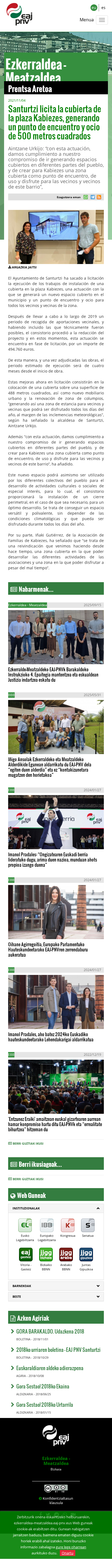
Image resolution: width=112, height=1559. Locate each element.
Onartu (67, 1553)
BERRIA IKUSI (25, 654)
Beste (17, 1296)
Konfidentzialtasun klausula (58, 1500)
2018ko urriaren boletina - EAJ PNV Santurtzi (58, 1349)
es (103, 7)
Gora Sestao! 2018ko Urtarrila (44, 1404)
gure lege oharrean (71, 1547)
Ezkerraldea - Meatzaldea (56, 1460)
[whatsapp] (85, 197)
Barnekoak (22, 1286)
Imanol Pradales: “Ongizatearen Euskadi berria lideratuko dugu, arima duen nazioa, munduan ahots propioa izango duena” (52, 859)
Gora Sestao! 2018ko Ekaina (42, 1386)
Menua (87, 20)
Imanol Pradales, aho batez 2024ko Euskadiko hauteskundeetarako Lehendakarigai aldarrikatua (51, 1036)
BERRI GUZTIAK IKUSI (28, 1143)
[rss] (99, 197)
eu (94, 7)
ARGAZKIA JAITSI (24, 267)
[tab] (56, 1208)
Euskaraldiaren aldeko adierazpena (49, 1368)
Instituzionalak (26, 1208)
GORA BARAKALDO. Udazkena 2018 (50, 1331)
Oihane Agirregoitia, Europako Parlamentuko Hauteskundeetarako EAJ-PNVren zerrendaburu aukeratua (48, 949)
